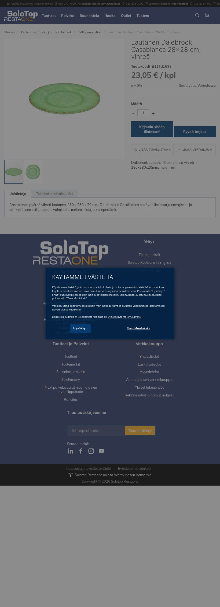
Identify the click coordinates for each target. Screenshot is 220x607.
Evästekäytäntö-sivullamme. (124, 316)
